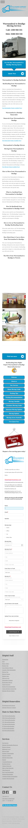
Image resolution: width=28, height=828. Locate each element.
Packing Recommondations (8, 686)
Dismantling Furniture (7, 680)
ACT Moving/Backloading (8, 720)
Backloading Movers (7, 682)
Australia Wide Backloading (9, 670)
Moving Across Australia (14, 417)
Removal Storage (6, 747)
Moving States (5, 751)
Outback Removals (6, 766)
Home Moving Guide (14, 389)
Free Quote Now (14, 421)
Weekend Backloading (7, 774)
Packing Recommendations (14, 397)
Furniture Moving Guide (14, 405)
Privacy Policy (5, 663)
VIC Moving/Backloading (8, 722)
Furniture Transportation (8, 753)
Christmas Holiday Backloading (9, 776)
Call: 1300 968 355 (14, 30)
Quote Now (12, 73)
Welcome (14, 377)
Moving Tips (5, 672)
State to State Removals (7, 768)
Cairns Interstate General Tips (9, 688)
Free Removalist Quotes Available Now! (11, 140)
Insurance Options (6, 755)
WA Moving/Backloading (8, 730)
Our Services (14, 385)
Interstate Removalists (7, 757)
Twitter (4, 792)
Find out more (12, 356)
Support (4, 759)
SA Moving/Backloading (8, 728)
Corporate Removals (7, 761)
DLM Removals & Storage (8, 705)
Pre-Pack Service (6, 764)
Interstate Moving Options (14, 409)
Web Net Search (16, 823)
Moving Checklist (14, 401)
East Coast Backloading (8, 772)
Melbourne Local (6, 749)
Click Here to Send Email (8, 798)
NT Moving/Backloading (8, 726)
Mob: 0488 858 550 (14, 34)
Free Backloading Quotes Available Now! (12, 108)
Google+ (14, 792)
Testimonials (5, 659)
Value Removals (6, 770)
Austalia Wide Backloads (8, 778)
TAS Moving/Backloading (8, 724)
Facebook (7, 792)
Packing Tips (14, 393)
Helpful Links (5, 676)
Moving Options (14, 413)
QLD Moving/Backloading (8, 716)
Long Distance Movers (7, 668)
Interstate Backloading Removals (10, 745)
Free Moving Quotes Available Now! (11, 167)
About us (14, 381)
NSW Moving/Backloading (8, 718)
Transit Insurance (6, 684)
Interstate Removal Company (9, 707)
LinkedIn (11, 792)
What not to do (5, 678)
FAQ (3, 661)
